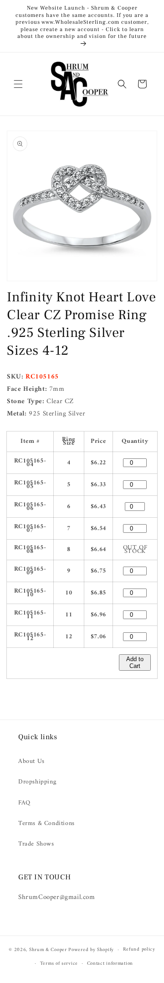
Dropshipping (37, 782)
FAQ (24, 803)
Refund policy (139, 949)
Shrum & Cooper (48, 950)
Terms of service (59, 963)
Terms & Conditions (46, 823)
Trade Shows (36, 844)
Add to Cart (135, 662)
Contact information (110, 963)
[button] (18, 84)
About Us (31, 761)
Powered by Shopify (91, 950)
